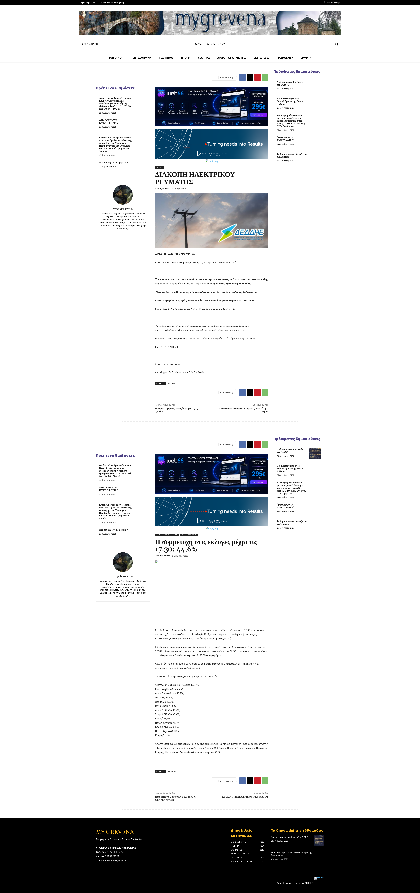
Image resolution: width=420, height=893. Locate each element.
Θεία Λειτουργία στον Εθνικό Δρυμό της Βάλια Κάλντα (290, 101)
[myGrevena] (123, 195)
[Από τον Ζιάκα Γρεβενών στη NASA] (315, 86)
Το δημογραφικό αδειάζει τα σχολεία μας (292, 155)
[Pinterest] (257, 77)
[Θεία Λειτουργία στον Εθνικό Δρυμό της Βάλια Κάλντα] (315, 102)
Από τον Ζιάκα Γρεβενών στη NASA (290, 83)
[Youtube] (329, 44)
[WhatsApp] (265, 77)
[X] (250, 77)
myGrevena (123, 209)
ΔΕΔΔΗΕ (171, 383)
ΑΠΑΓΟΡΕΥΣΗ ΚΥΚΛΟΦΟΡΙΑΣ (108, 122)
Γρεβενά (159, 167)
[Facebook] (317, 44)
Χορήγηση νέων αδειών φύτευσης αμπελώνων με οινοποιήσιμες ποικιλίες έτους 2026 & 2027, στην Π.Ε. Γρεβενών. (291, 121)
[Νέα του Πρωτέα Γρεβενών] (140, 167)
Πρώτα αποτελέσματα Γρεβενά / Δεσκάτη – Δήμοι (243, 410)
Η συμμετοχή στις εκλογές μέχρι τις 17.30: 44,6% (179, 410)
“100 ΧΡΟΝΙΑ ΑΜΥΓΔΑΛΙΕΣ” (285, 139)
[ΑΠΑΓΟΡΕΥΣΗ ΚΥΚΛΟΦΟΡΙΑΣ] (140, 124)
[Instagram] (323, 44)
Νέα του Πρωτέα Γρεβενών (113, 162)
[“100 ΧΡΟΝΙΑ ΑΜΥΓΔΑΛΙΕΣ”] (315, 141)
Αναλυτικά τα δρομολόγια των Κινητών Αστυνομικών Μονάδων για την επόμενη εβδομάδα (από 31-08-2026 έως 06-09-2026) (115, 103)
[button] (337, 44)
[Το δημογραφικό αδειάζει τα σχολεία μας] (315, 158)
